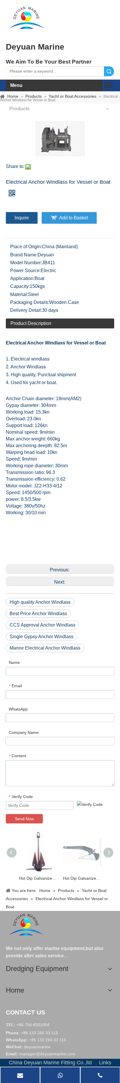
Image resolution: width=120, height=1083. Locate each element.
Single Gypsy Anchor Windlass (41, 636)
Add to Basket (73, 217)
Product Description (30, 323)
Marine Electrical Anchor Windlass (45, 647)
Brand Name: (24, 254)
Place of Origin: (26, 246)
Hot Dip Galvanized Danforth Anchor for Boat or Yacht (38, 878)
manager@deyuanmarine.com (47, 1053)
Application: (22, 278)
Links (105, 1062)
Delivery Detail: (26, 310)
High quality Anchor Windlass (40, 602)
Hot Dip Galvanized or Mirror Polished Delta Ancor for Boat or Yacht (82, 878)
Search (109, 71)
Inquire (22, 217)
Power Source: (25, 270)
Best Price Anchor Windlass (38, 613)
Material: (19, 294)
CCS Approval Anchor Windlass (42, 624)
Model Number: (26, 262)
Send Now (24, 818)
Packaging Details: (29, 302)
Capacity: (20, 286)
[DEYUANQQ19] (26, 17)
